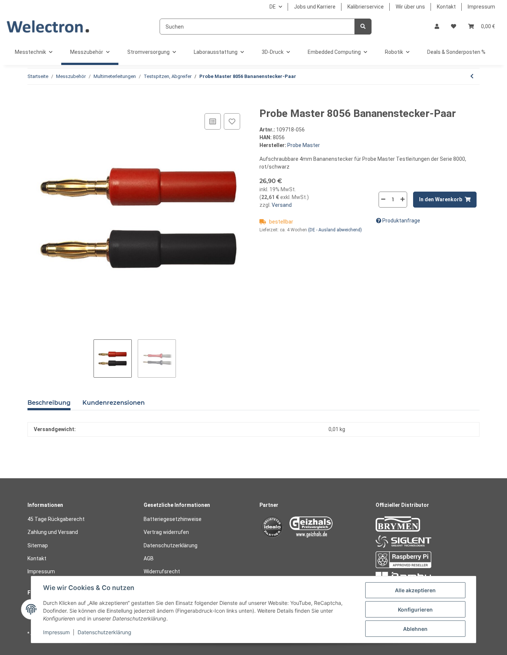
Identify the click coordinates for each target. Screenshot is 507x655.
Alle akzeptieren (415, 590)
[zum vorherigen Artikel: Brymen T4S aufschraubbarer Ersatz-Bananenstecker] (472, 76)
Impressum (481, 7)
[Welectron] (48, 27)
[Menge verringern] (383, 199)
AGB (149, 558)
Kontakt (446, 7)
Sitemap (37, 545)
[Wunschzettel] (453, 26)
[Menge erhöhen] (402, 199)
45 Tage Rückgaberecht (56, 519)
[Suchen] (363, 27)
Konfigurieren (415, 609)
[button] (437, 26)
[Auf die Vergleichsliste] (213, 121)
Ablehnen (415, 629)
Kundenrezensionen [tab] (113, 402)
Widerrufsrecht (162, 571)
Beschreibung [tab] (49, 402)
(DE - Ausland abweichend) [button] (335, 229)
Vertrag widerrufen (166, 532)
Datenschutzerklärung (170, 545)
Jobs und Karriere (315, 7)
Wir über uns (410, 7)
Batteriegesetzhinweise (173, 519)
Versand (281, 205)
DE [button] (272, 7)
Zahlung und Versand (52, 532)
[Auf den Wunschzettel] (232, 121)
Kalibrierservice (365, 7)
